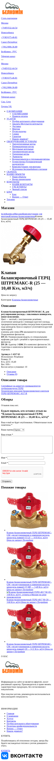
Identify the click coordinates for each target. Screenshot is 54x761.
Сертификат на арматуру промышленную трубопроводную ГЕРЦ (21, 387)
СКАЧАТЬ (12, 172)
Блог (14, 194)
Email (4, 463)
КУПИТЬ (5, 751)
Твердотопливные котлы (24, 144)
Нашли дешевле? (20, 139)
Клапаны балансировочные (25, 300)
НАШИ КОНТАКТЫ (22, 184)
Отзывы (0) (12, 374)
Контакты (11, 721)
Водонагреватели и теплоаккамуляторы (31, 159)
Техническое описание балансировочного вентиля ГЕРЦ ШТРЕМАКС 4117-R (25, 392)
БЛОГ (9, 192)
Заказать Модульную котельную (27, 124)
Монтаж (16, 129)
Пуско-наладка (19, 131)
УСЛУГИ (11, 119)
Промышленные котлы (23, 146)
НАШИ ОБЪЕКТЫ (16, 174)
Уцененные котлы (20, 154)
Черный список (19, 189)
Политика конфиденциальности (22, 726)
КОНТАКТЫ (13, 182)
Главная (10, 713)
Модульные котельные (23, 149)
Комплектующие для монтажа (26, 166)
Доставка (16, 126)
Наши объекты (19, 177)
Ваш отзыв (7, 434)
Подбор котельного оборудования (28, 121)
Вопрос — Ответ (20, 197)
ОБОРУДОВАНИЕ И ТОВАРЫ (22, 141)
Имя (4, 458)
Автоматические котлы (23, 151)
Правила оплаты (20, 116)
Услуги (10, 718)
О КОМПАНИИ (14, 111)
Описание (11, 371)
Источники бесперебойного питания (29, 169)
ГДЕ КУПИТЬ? (19, 187)
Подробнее (28, 540)
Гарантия (16, 136)
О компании (12, 716)
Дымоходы (17, 156)
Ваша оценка (7, 430)
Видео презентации (21, 179)
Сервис (15, 134)
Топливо (11, 199)
